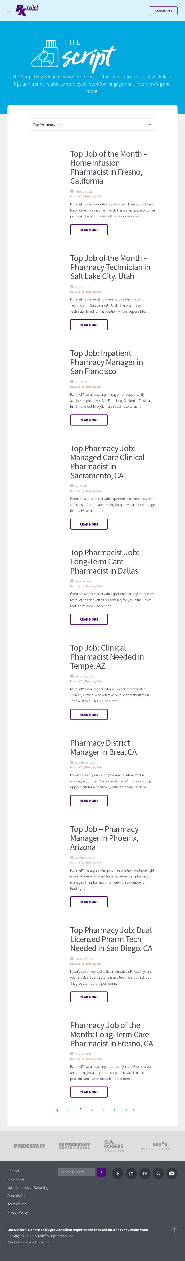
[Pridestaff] (27, 10)
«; (56, 1109)
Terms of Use (16, 1204)
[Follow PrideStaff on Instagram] (144, 1177)
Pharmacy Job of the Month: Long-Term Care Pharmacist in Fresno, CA (111, 1033)
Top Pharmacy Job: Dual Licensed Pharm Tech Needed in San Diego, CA (111, 938)
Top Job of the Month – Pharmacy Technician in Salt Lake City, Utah (110, 266)
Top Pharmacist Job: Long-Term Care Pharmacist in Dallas (104, 561)
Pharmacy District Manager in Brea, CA (103, 747)
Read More (89, 229)
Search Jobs (163, 10)
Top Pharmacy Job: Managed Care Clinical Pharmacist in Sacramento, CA (107, 462)
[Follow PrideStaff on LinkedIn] (131, 1177)
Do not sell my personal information (28, 1242)
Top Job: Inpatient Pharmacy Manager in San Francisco (106, 361)
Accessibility (16, 1195)
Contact (13, 1170)
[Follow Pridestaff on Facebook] (117, 1177)
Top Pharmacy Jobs (91, 196)
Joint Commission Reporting (28, 1187)
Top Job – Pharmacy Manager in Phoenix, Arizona (104, 837)
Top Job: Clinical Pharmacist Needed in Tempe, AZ (107, 656)
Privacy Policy (17, 1212)
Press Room (16, 1179)
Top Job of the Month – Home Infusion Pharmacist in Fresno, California (109, 167)
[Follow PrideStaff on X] (158, 1177)
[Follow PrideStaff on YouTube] (172, 1177)
